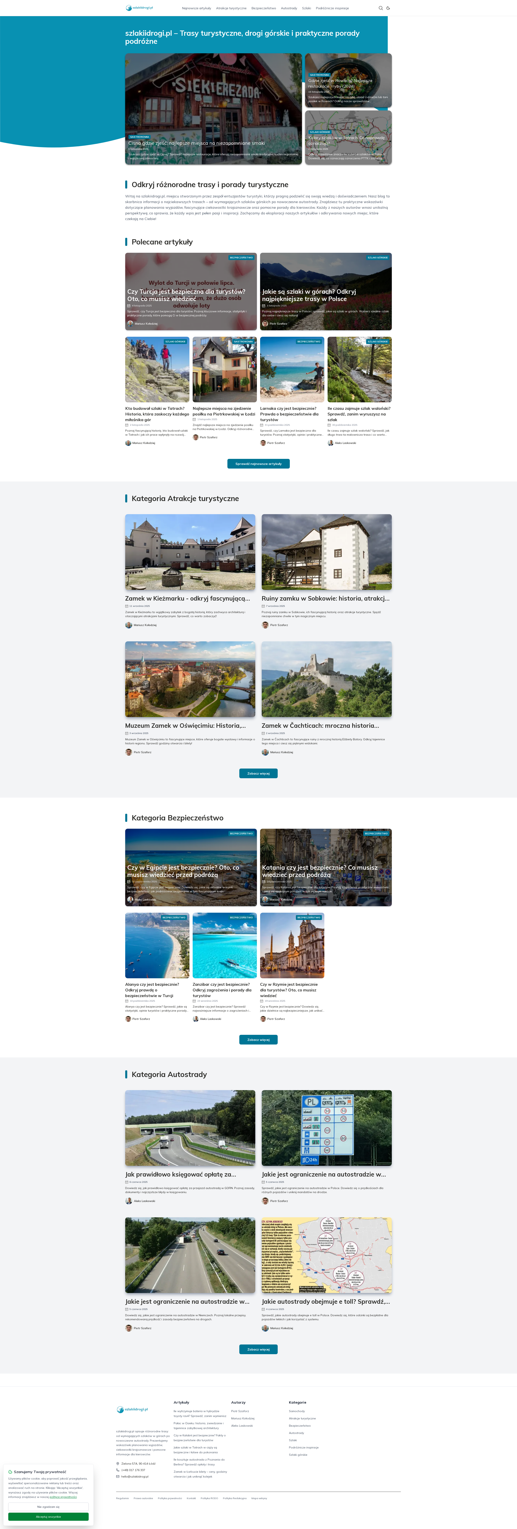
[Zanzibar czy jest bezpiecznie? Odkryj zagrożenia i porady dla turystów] (225, 945)
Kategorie (297, 1402)
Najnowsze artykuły (196, 8)
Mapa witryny (259, 1498)
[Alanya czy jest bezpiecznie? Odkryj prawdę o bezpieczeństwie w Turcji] (157, 945)
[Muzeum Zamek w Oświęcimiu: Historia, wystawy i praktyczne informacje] (190, 679)
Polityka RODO (209, 1498)
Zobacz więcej (258, 773)
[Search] (381, 8)
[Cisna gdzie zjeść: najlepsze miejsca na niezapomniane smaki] (213, 108)
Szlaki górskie (298, 1455)
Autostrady (289, 8)
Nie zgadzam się (48, 1507)
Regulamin (122, 1498)
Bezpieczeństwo (263, 8)
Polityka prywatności (170, 1498)
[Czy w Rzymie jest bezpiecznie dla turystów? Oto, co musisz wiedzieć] (292, 945)
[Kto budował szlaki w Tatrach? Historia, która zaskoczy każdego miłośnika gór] (157, 369)
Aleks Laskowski (145, 899)
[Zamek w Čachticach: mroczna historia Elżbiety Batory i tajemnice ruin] (327, 679)
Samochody (297, 1411)
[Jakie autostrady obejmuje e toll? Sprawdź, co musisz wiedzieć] (327, 1255)
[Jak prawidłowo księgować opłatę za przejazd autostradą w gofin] (190, 1128)
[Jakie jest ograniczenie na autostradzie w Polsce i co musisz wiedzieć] (327, 1128)
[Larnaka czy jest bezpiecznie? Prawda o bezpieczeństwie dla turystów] (292, 369)
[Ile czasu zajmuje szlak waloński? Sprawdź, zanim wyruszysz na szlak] (360, 369)
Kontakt (191, 1498)
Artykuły (181, 1402)
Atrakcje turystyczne (231, 8)
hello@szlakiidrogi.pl (134, 1476)
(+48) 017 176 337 (133, 1470)
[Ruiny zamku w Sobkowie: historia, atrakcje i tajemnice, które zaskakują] (327, 552)
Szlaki (306, 8)
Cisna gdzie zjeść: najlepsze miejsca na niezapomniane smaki (196, 143)
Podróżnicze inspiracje (332, 8)
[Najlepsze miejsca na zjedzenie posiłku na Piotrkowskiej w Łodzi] (225, 369)
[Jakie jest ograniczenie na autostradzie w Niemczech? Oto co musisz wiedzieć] (190, 1255)
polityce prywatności (63, 1497)
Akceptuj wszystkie (48, 1517)
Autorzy (238, 1402)
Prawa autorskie (143, 1498)
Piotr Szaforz (278, 323)
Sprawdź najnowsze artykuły (258, 464)
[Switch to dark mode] (388, 8)
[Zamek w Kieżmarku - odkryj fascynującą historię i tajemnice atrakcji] (190, 552)
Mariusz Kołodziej (146, 323)
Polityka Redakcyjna (235, 1498)
